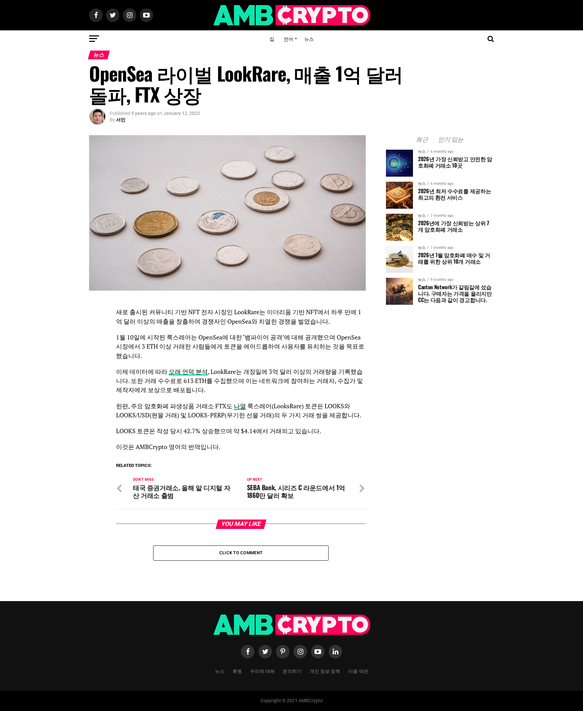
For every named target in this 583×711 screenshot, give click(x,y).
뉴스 (309, 38)
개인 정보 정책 (325, 670)
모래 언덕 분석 (188, 372)
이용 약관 (358, 670)
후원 (237, 670)
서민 (121, 119)
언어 (288, 38)
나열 (240, 406)
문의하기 (292, 670)
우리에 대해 (262, 670)
